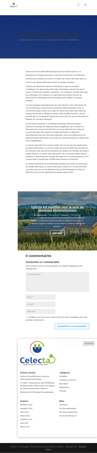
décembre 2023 (26, 405)
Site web (62, 391)
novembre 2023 (26, 408)
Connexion (63, 405)
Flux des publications (67, 408)
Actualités (64, 215)
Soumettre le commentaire (71, 326)
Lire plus (57, 233)
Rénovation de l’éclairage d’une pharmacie (37, 392)
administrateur (42, 215)
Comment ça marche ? (55, 40)
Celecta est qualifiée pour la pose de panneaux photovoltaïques (57, 208)
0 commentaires (72, 40)
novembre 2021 (26, 419)
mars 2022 (24, 412)
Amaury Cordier (28, 40)
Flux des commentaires (68, 412)
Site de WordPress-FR (68, 416)
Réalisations (64, 387)
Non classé (63, 384)
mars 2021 (24, 423)
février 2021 (25, 427)
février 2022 (25, 416)
